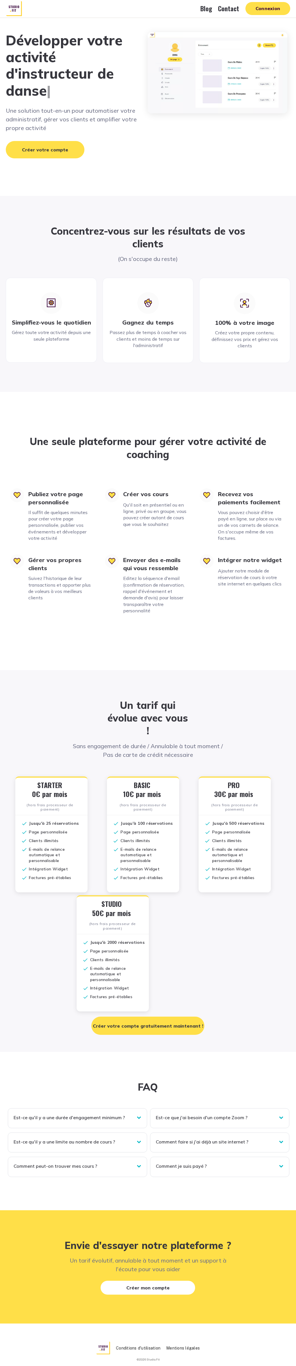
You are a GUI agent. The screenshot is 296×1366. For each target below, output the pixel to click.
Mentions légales (183, 1348)
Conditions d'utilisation (138, 1348)
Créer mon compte (148, 1288)
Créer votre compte (45, 150)
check (24, 823)
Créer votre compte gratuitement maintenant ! (148, 1026)
